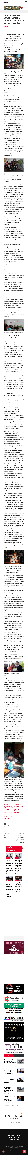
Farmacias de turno (14, 1135)
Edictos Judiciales (14, 1137)
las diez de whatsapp (11, 823)
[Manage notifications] (3, 1151)
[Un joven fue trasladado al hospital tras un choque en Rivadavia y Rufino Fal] (20, 1089)
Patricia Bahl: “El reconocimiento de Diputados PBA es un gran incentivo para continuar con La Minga (8, 809)
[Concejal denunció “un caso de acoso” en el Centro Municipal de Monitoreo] (20, 1079)
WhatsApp (13, 1150)
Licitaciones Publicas (14, 1139)
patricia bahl (7, 825)
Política (5, 26)
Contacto (8, 1133)
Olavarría (18, 823)
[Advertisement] (14, 920)
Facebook (7, 1152)
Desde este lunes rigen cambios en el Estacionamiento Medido (19, 839)
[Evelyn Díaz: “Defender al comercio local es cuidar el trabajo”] (18, 878)
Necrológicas (14, 1142)
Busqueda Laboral (17, 1133)
